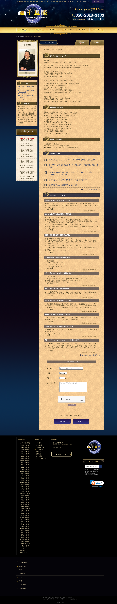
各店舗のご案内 (74, 1)
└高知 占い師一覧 (24, 528)
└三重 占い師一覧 (24, 495)
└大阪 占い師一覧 (24, 502)
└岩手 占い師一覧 (24, 449)
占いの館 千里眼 (20, 36)
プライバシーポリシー (59, 447)
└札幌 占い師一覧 (24, 445)
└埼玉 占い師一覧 (24, 467)
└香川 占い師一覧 (24, 524)
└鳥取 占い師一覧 (24, 511)
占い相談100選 (40, 447)
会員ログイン (99, 1)
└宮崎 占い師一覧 (24, 541)
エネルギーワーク (24, 97)
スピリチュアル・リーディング (27, 95)
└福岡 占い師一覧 (24, 530)
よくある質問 (39, 449)
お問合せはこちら (86, 1)
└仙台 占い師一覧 (24, 451)
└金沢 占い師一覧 (24, 480)
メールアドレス (51, 368)
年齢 (48, 378)
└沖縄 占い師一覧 (24, 546)
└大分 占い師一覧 (24, 539)
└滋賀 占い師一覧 (24, 497)
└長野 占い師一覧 (24, 486)
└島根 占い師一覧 (24, 513)
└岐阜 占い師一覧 (24, 489)
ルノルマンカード (23, 93)
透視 (19, 88)
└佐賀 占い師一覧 (24, 532)
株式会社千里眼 (57, 443)
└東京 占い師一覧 (24, 471)
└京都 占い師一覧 (24, 500)
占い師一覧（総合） (25, 443)
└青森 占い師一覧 (24, 447)
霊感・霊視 (21, 86)
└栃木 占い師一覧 (24, 462)
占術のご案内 (39, 445)
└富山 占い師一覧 (24, 478)
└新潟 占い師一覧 (24, 475)
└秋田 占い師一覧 (24, 454)
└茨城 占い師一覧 (24, 460)
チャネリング (22, 92)
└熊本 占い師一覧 (24, 537)
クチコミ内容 (51, 383)
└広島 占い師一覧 (24, 517)
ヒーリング (21, 99)
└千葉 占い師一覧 (24, 469)
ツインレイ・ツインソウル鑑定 (27, 90)
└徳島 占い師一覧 (24, 522)
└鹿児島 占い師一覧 (25, 543)
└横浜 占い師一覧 (24, 473)
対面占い (62, 421)
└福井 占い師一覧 (24, 482)
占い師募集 (39, 456)
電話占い (80, 421)
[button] (96, 483)
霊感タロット (29, 86)
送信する (71, 405)
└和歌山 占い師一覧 (25, 508)
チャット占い (23, 552)
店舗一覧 (38, 451)
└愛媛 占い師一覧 (24, 526)
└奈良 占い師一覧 (24, 506)
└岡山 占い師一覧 (24, 515)
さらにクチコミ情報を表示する (91, 355)
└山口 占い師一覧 (24, 519)
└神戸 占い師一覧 (24, 504)
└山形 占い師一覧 (24, 456)
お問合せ (38, 454)
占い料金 (38, 443)
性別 (48, 373)
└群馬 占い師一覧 (24, 465)
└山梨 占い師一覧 (24, 484)
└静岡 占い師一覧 (24, 491)
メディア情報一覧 (41, 458)
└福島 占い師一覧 (24, 458)
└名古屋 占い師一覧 (25, 493)
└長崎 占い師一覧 (24, 535)
